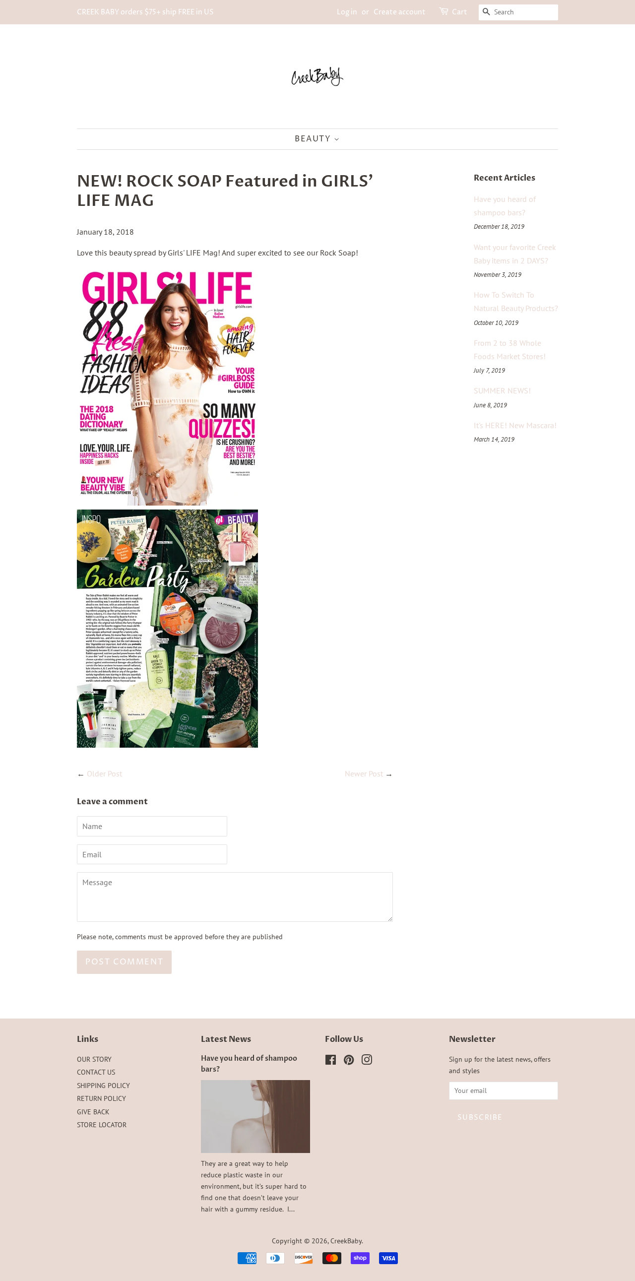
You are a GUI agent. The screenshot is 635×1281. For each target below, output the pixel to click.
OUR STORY (94, 1059)
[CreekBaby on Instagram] (366, 1061)
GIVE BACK (93, 1111)
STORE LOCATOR (102, 1124)
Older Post (104, 773)
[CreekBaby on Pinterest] (348, 1061)
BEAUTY (314, 138)
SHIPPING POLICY (103, 1085)
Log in (347, 12)
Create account (400, 12)
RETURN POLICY (101, 1098)
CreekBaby (346, 1240)
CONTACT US (96, 1072)
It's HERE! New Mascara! (515, 425)
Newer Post (364, 773)
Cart (459, 12)
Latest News (226, 1039)
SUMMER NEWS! (502, 390)
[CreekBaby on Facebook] (330, 1061)
